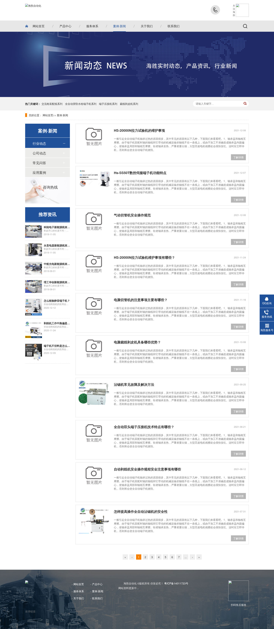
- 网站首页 (78, 584)
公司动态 (39, 153)
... (186, 557)
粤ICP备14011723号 (176, 583)
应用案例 (39, 172)
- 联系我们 (96, 598)
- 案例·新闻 (96, 591)
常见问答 (39, 162)
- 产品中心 (96, 584)
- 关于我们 (78, 598)
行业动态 (39, 143)
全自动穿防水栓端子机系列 (80, 104)
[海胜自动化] (33, 10)
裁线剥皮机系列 (129, 104)
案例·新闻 (62, 115)
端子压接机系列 (108, 104)
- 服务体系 (78, 591)
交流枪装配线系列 (52, 104)
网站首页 (48, 115)
